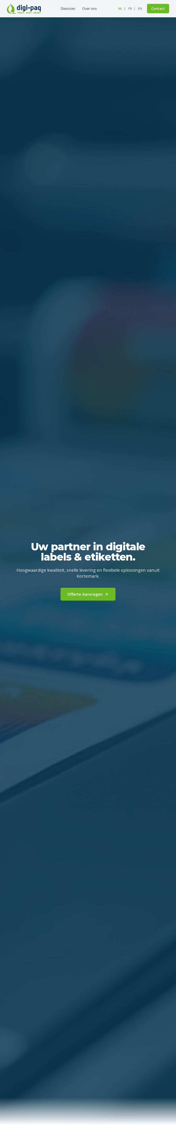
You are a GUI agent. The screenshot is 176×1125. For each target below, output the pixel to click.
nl (120, 8)
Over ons (89, 8)
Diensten (68, 8)
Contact (158, 8)
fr (130, 8)
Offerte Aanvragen (85, 594)
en (140, 8)
